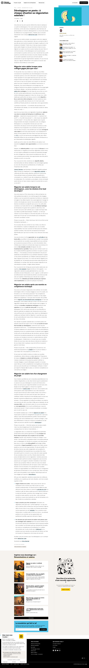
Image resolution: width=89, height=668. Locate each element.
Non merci (5, 661)
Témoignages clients (35, 648)
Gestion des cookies (25, 664)
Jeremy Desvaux (18, 169)
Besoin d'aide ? (34, 652)
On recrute (55, 645)
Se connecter (83, 2)
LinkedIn (30, 349)
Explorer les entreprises (30, 2)
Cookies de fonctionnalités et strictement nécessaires (12, 653)
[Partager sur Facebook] (17, 21)
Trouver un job (17, 2)
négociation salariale (39, 171)
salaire (16, 91)
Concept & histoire (57, 643)
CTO (17, 135)
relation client (26, 388)
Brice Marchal (25, 541)
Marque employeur (35, 645)
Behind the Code (32, 34)
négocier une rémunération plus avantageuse (29, 299)
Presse (54, 647)
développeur (38, 422)
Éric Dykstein (22, 269)
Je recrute (74, 2)
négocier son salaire (39, 412)
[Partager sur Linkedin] (22, 21)
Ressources (41, 2)
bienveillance (32, 474)
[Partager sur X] (20, 21)
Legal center (16, 664)
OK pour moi (22, 661)
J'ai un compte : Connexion (37, 654)
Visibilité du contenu (6, 655)
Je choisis (14, 661)
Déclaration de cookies (17, 649)
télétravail (38, 529)
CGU (11, 664)
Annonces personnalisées (7, 654)
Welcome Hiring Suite (35, 643)
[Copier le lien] (15, 21)
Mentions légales (5, 664)
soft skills (41, 237)
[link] (63, 33)
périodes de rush (41, 489)
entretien (32, 510)
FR (84, 658)
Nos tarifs (33, 647)
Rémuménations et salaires (27, 7)
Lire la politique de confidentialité (7, 649)
